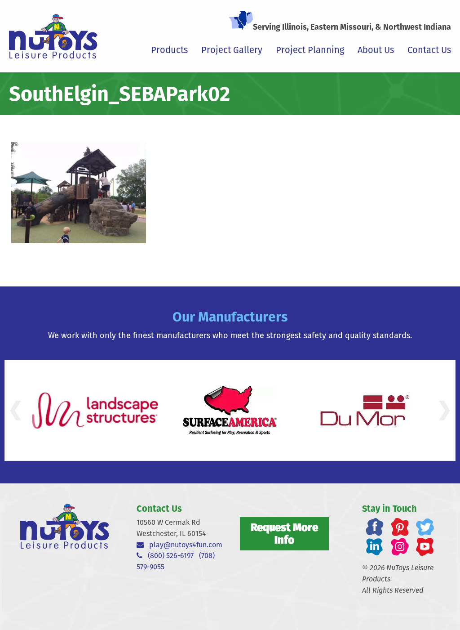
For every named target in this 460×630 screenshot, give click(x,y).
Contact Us (429, 50)
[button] (15, 410)
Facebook (375, 527)
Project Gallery (231, 50)
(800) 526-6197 (168, 555)
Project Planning (310, 50)
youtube (425, 547)
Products (169, 50)
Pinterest (400, 527)
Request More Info (284, 533)
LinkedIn (375, 547)
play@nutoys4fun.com (183, 545)
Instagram (400, 547)
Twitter (425, 527)
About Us (376, 50)
